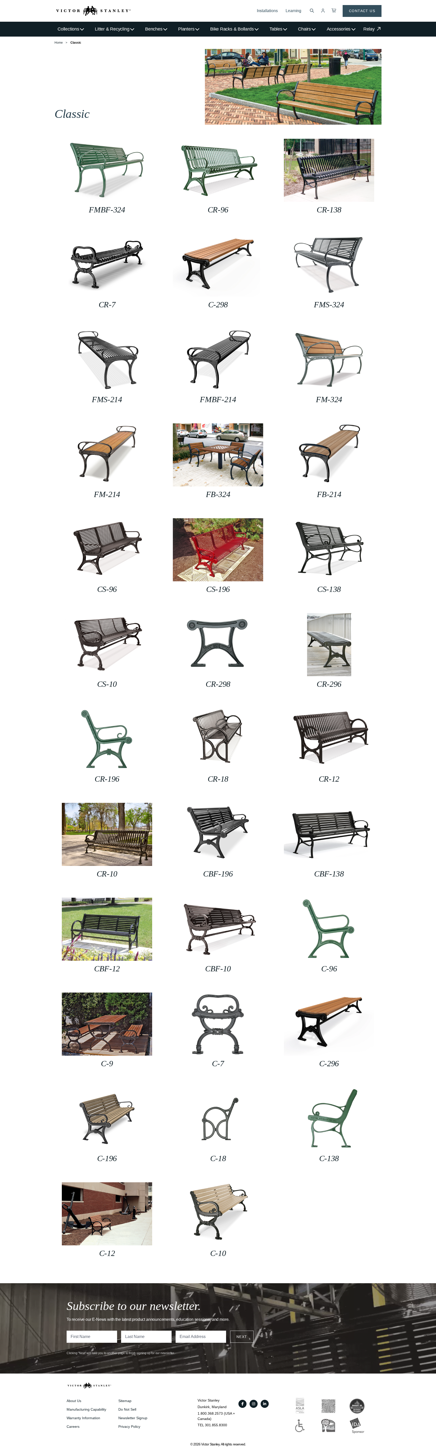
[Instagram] (254, 1404)
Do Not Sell (127, 1409)
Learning (293, 11)
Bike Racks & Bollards (232, 29)
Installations (267, 11)
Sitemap (124, 1401)
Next (241, 1337)
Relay (369, 29)
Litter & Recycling (112, 29)
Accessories (339, 29)
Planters (186, 29)
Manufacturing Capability (86, 1409)
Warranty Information (83, 1418)
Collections (68, 29)
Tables (275, 29)
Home (58, 42)
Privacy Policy (129, 1427)
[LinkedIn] (265, 1404)
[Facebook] (242, 1404)
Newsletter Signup (132, 1418)
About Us (74, 1401)
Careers (73, 1427)
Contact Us (362, 11)
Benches (153, 29)
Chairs (304, 29)
